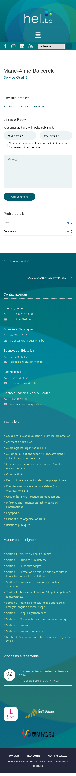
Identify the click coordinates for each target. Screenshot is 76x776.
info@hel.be (23, 319)
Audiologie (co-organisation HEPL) (26, 448)
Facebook (9, 106)
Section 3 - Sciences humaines (24, 631)
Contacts (14, 755)
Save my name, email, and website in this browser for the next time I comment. (40, 145)
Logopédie (12, 513)
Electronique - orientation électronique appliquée (36, 480)
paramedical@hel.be (25, 383)
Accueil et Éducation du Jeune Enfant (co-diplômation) (38, 435)
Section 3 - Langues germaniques (26, 613)
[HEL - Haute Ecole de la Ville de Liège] (38, 18)
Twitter (24, 106)
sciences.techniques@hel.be (27, 340)
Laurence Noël (20, 261)
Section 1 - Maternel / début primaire (28, 554)
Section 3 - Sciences (18, 625)
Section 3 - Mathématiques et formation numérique (37, 619)
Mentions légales (57, 755)
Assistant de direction (19, 442)
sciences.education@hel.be (27, 361)
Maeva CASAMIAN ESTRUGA (46, 278)
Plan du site (33, 755)
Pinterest (39, 106)
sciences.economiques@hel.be (28, 404)
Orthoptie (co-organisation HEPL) (26, 519)
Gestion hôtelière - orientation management (33, 496)
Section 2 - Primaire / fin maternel (26, 560)
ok (69, 46)
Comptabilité (14, 474)
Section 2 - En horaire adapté (23, 566)
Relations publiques (18, 525)
